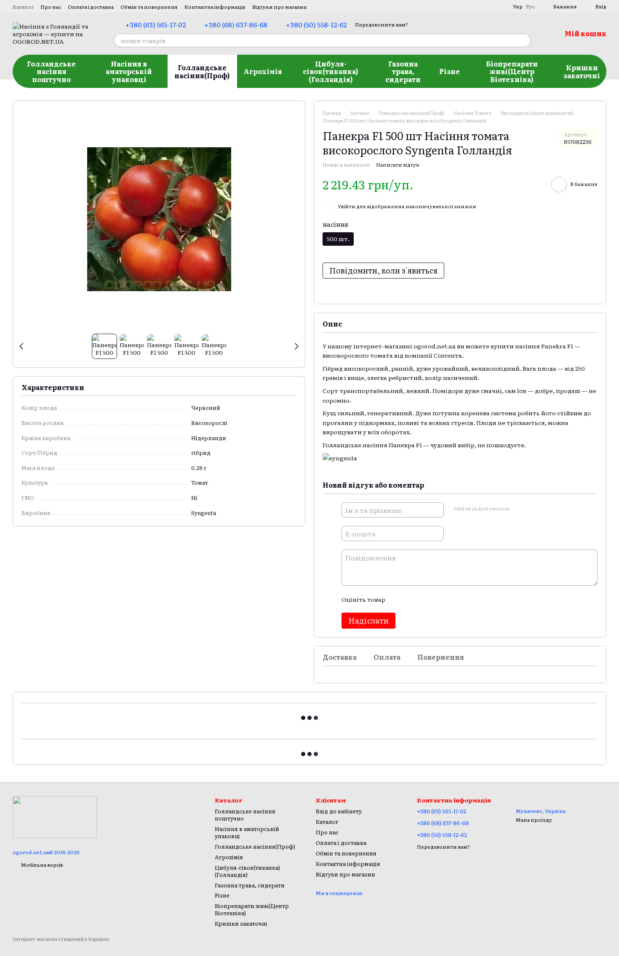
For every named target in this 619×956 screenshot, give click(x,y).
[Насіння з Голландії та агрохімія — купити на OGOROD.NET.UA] (55, 816)
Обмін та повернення (149, 7)
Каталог (23, 7)
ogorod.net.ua (435, 346)
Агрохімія (262, 71)
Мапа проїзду (534, 819)
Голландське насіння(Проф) (202, 71)
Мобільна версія (41, 864)
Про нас (50, 7)
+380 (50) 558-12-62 (316, 24)
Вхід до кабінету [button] (339, 811)
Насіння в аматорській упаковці (129, 71)
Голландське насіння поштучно (51, 71)
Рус (530, 6)
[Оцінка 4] (439, 599)
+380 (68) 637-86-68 (235, 24)
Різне (449, 71)
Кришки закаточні (581, 71)
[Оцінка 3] (425, 599)
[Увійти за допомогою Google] (532, 509)
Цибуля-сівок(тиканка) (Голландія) (330, 71)
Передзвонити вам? (381, 24)
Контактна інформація (214, 7)
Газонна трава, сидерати (403, 71)
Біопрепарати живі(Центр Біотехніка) (512, 71)
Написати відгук (397, 164)
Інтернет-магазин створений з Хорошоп (61, 939)
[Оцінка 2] (412, 599)
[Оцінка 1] (399, 599)
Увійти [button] (346, 206)
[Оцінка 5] (452, 599)
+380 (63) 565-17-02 (155, 24)
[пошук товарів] (524, 40)
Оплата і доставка (91, 7)
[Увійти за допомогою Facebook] (519, 509)
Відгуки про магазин (279, 7)
